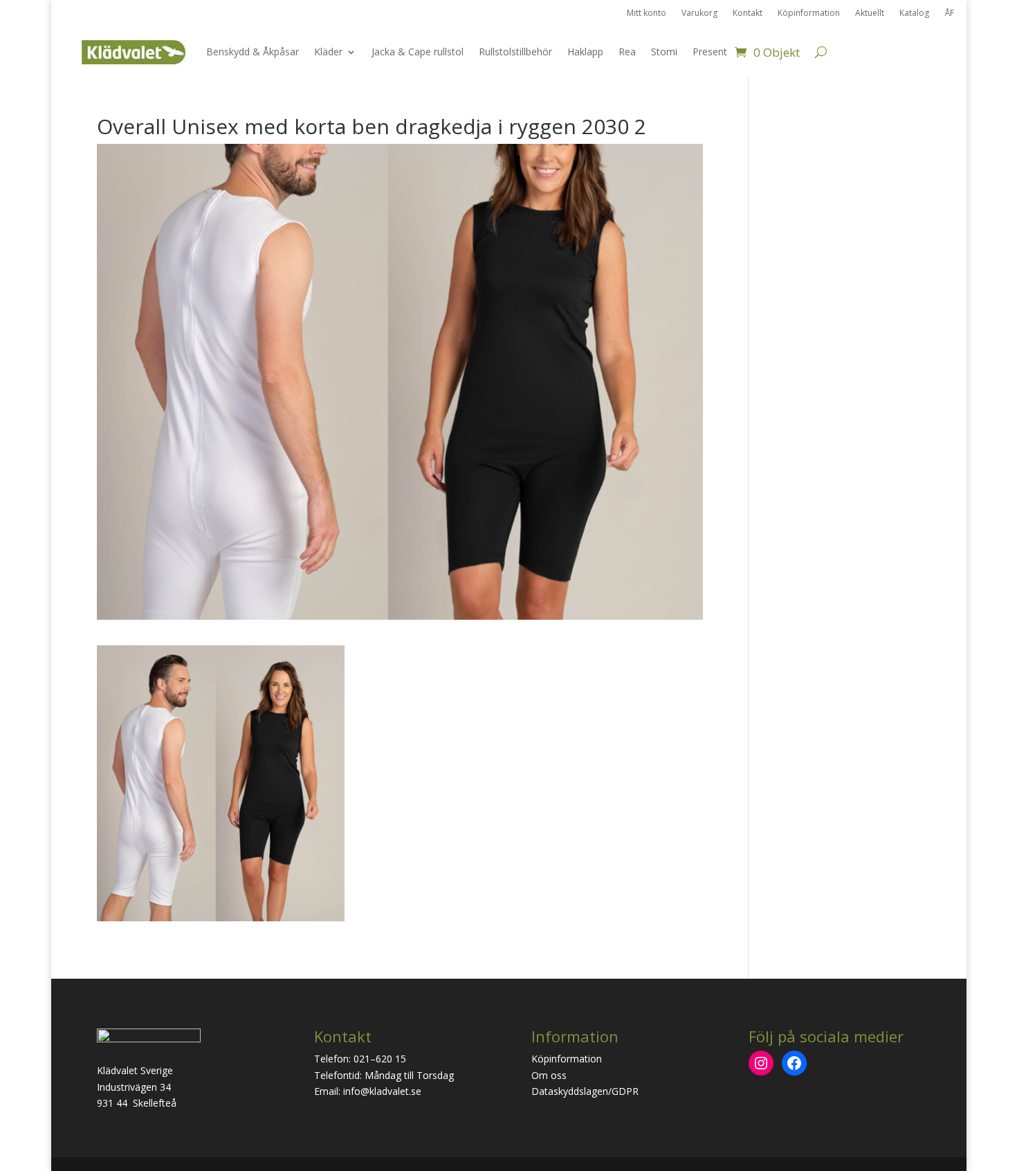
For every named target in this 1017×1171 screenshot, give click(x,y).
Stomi (664, 51)
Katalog (914, 13)
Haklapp (585, 51)
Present (710, 51)
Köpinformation (809, 13)
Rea (627, 51)
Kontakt (747, 13)
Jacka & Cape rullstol (418, 51)
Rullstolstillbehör (515, 51)
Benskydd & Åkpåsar (252, 51)
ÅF (949, 13)
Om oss (549, 1075)
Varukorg (699, 13)
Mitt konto (646, 13)
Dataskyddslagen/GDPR (585, 1091)
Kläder (328, 51)
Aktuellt (869, 13)
